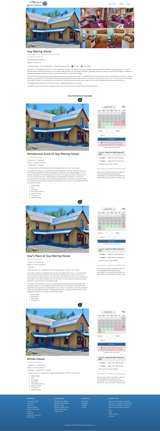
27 (115, 226)
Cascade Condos (32, 401)
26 (111, 124)
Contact (121, 4)
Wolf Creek (31, 417)
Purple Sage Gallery (61, 409)
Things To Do (59, 411)
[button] (30, 127)
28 (119, 226)
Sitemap (111, 416)
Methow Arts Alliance (61, 401)
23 (99, 124)
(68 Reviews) (38, 157)
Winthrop (30, 413)
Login (128, 4)
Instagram (84, 403)
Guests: (102, 135)
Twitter (84, 407)
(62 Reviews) (38, 362)
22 (123, 223)
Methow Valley (32, 407)
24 (103, 124)
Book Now (111, 139)
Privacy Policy (113, 414)
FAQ (110, 410)
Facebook (84, 401)
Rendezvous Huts (33, 409)
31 (103, 127)
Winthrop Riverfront (34, 415)
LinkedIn (84, 405)
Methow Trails (59, 405)
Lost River (30, 403)
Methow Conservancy (61, 403)
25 (107, 124)
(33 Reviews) (38, 259)
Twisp (29, 411)
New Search (112, 4)
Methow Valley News (61, 407)
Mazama (30, 405)
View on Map (39, 54)
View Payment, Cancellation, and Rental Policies (111, 169)
